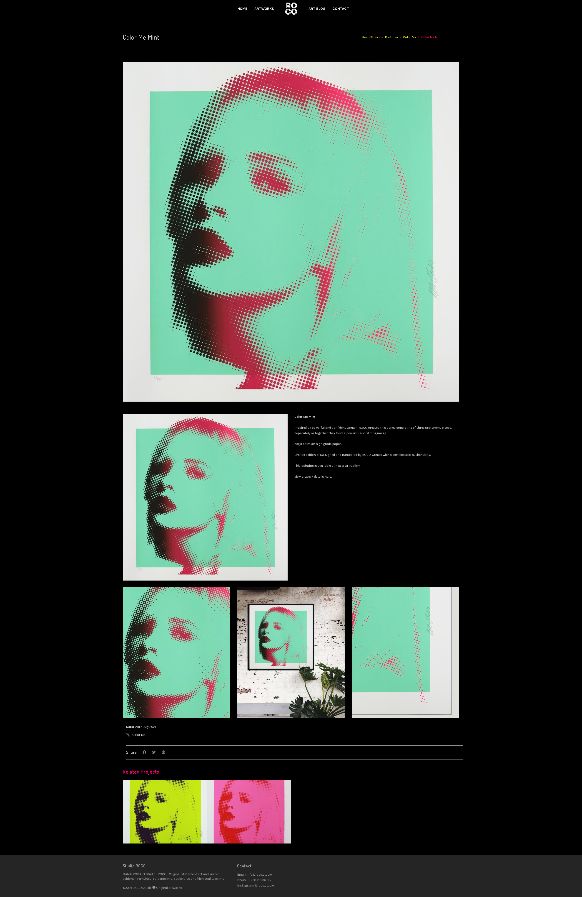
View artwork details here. (313, 477)
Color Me (138, 735)
